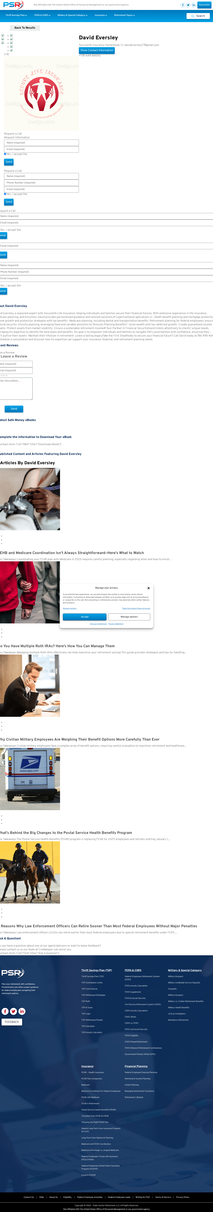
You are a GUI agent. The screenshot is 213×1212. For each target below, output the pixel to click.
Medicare (85, 1085)
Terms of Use (36, 154)
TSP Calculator (88, 1026)
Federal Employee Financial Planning (141, 1072)
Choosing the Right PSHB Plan (94, 1122)
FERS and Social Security (136, 1029)
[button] (148, 588)
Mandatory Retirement (178, 1020)
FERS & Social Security (135, 998)
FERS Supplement (133, 992)
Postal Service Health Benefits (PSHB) (98, 1110)
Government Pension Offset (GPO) (140, 1054)
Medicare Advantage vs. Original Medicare (100, 1150)
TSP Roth (85, 1001)
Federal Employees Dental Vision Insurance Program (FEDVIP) (100, 1167)
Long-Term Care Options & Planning (97, 1138)
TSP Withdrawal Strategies (93, 995)
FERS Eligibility (131, 1035)
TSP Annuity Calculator (91, 1032)
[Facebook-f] (183, 5)
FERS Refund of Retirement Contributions (143, 1048)
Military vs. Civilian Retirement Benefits (185, 1001)
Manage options (129, 616)
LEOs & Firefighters (177, 1014)
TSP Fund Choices (89, 989)
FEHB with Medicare (90, 1097)
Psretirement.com (10, 987)
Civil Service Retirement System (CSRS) (143, 1004)
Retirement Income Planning (137, 1079)
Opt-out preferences (98, 624)
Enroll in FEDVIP (88, 1175)
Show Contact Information (96, 50)
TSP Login (85, 1014)
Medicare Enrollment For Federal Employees (101, 1091)
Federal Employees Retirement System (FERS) (142, 978)
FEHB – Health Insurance (92, 1072)
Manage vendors (70, 608)
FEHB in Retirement (90, 1103)
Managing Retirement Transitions (139, 1091)
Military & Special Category (185, 970)
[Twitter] (188, 5)
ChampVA (172, 989)
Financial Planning (136, 1066)
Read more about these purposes (136, 608)
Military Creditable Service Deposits (184, 983)
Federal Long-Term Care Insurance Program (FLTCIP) (100, 1130)
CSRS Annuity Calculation (136, 1011)
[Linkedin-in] (194, 5)
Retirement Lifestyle (134, 1097)
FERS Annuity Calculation (136, 986)
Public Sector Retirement (104, 1205)
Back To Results (25, 28)
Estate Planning (132, 1085)
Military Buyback (175, 976)
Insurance (87, 1066)
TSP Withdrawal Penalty (92, 1020)
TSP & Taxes (87, 1007)
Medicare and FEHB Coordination (96, 1144)
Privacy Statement (115, 624)
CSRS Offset (130, 1017)
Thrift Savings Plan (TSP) (96, 970)
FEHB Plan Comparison (91, 1079)
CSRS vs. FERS (131, 1023)
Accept (85, 616)
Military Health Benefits (178, 1007)
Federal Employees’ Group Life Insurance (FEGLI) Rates (99, 1158)
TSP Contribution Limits (91, 983)
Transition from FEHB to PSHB (95, 1116)
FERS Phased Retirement (136, 1042)
